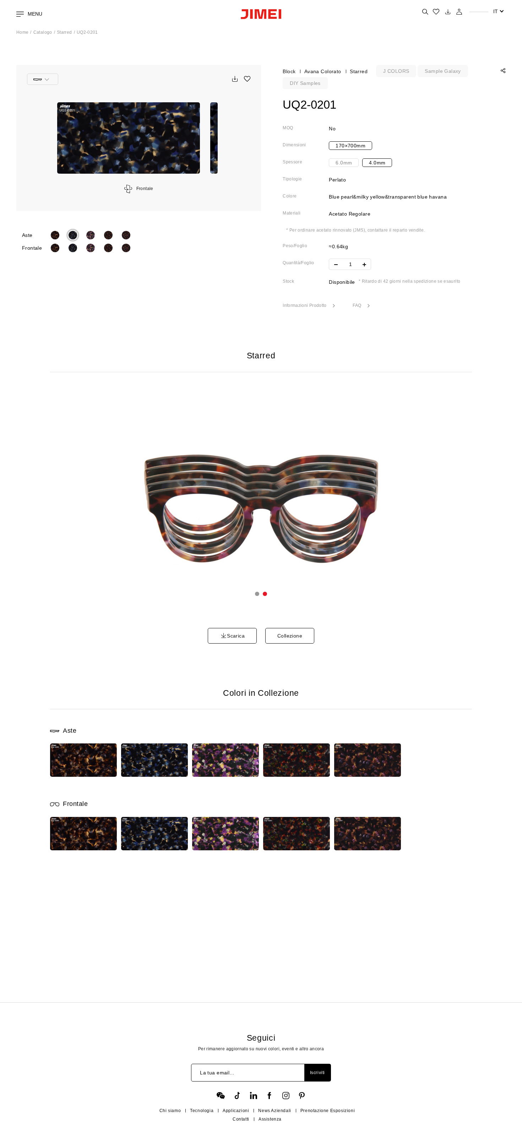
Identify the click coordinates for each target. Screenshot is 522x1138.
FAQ (357, 305)
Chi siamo (170, 1110)
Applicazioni (236, 1110)
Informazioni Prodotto (305, 305)
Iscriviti (317, 1072)
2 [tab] (265, 594)
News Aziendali (274, 1110)
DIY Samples (305, 83)
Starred (64, 32)
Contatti (241, 1119)
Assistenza (270, 1119)
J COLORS (396, 71)
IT (495, 11)
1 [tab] (257, 594)
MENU (34, 14)
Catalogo (42, 32)
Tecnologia (201, 1110)
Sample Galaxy (443, 71)
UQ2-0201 (87, 32)
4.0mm (377, 163)
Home (22, 32)
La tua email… (217, 1072)
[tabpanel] (261, 498)
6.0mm (344, 163)
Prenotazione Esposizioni (327, 1110)
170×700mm (350, 145)
